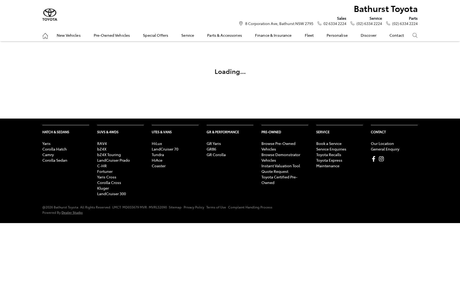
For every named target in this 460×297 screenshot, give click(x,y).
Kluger (103, 188)
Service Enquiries (331, 149)
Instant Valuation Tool (280, 165)
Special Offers (155, 35)
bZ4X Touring (109, 154)
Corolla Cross (109, 182)
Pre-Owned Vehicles (112, 35)
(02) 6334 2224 (369, 23)
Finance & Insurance (273, 35)
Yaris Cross (106, 176)
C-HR (102, 165)
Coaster (159, 165)
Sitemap (175, 207)
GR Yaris (214, 143)
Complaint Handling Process (250, 207)
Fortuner (105, 171)
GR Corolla (216, 154)
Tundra (158, 154)
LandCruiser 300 (111, 193)
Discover (368, 35)
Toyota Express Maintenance (329, 162)
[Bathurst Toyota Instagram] (382, 159)
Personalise (337, 35)
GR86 (211, 149)
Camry (48, 154)
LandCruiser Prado (113, 160)
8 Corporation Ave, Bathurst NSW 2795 (279, 23)
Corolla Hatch (54, 149)
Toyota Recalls (328, 154)
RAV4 (102, 143)
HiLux (157, 143)
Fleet (309, 35)
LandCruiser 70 (165, 149)
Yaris (46, 143)
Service (187, 35)
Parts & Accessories (224, 35)
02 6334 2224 (334, 23)
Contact (396, 35)
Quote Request (274, 171)
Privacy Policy (194, 207)
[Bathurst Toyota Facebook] (375, 159)
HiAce (157, 160)
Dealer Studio (72, 212)
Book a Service (329, 143)
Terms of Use (216, 207)
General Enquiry (385, 149)
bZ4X (101, 149)
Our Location (382, 143)
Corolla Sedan (54, 160)
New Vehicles (69, 35)
